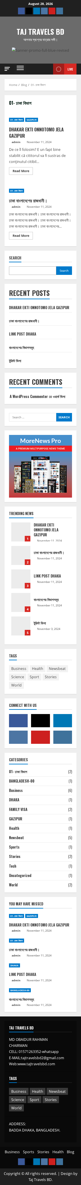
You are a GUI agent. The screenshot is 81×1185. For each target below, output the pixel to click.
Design (66, 1173)
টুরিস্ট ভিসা (15, 360)
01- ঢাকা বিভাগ (16, 119)
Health (37, 668)
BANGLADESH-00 (21, 781)
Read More (23, 170)
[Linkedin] (36, 11)
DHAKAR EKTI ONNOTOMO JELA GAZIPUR (36, 132)
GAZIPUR (32, 119)
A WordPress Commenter (29, 396)
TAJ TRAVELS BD (40, 31)
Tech (12, 866)
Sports (14, 847)
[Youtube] (52, 11)
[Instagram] (59, 11)
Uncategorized (20, 875)
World (16, 685)
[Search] (44, 69)
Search (15, 258)
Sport (34, 676)
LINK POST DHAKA (22, 334)
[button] (7, 69)
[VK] (44, 11)
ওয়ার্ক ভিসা (59, 396)
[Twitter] (29, 11)
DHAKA (14, 799)
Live (70, 69)
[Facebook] (21, 11)
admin (16, 142)
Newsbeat (57, 668)
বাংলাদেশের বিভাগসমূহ (21, 347)
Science (17, 676)
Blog (70, 1151)
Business (18, 668)
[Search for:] (32, 417)
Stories (51, 676)
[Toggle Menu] (20, 69)
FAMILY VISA (18, 809)
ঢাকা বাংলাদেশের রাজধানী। (28, 200)
